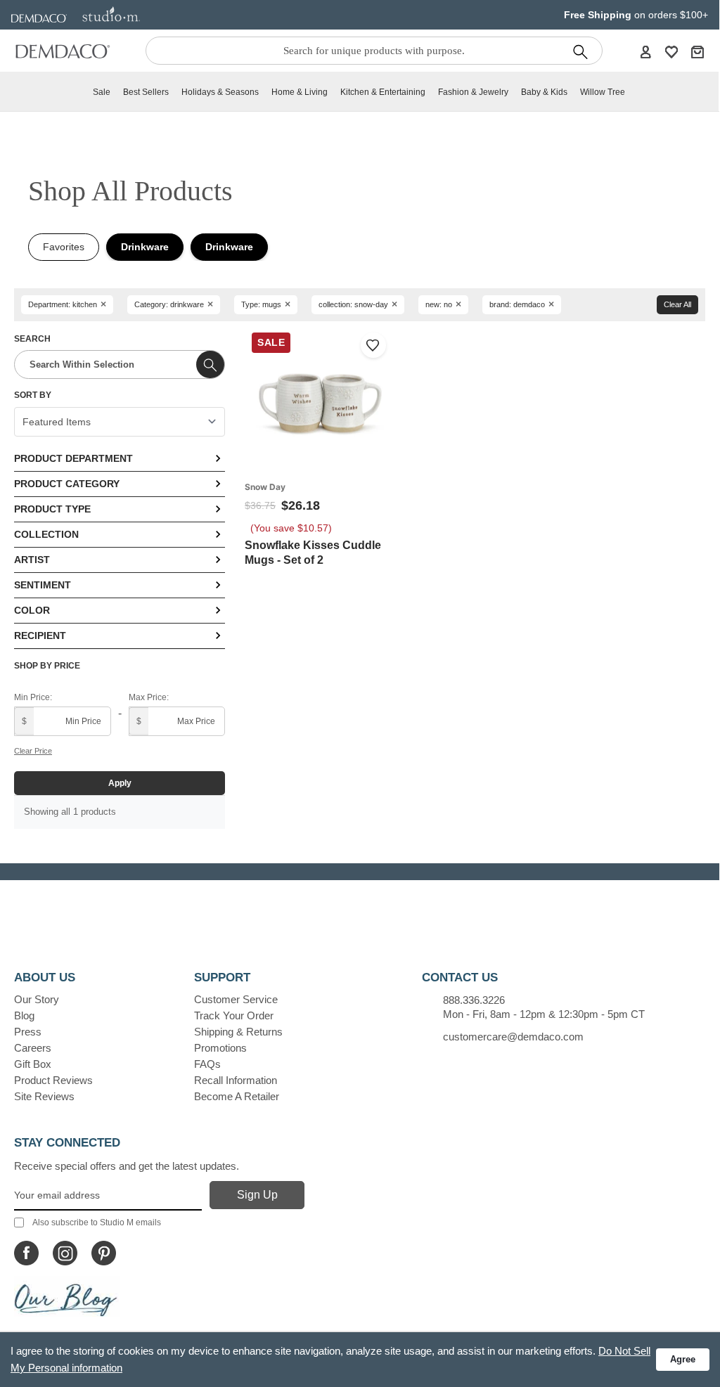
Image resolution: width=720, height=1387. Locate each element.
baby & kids (544, 92)
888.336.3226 (474, 1000)
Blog (24, 1015)
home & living (299, 92)
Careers (32, 1048)
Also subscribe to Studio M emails (96, 1222)
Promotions (220, 1048)
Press (27, 1032)
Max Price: (149, 697)
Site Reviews (44, 1096)
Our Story (36, 999)
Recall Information (235, 1080)
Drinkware (145, 246)
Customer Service (236, 999)
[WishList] (671, 51)
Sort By (32, 395)
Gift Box (32, 1064)
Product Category (67, 483)
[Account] (645, 51)
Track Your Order (234, 1015)
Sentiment (42, 585)
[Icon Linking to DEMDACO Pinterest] (103, 1253)
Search (32, 339)
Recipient (40, 635)
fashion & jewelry (473, 92)
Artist (32, 559)
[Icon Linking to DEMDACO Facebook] (26, 1253)
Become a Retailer (236, 1096)
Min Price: (33, 697)
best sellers (146, 92)
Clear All (677, 304)
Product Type (52, 509)
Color (32, 610)
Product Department (73, 458)
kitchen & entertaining (382, 92)
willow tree (602, 92)
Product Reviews (53, 1080)
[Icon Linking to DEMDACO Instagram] (65, 1253)
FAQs (207, 1064)
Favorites (63, 246)
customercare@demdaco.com (513, 1037)
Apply (119, 783)
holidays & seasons (220, 92)
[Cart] (697, 51)
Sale (101, 92)
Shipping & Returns (238, 1032)
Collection (46, 534)
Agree (682, 1359)
